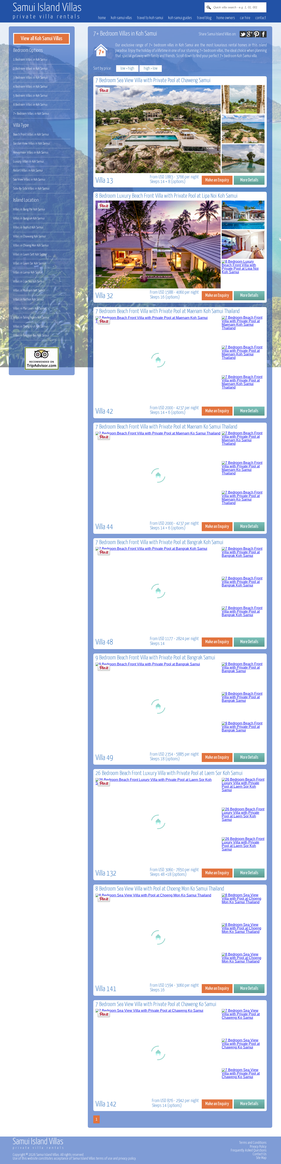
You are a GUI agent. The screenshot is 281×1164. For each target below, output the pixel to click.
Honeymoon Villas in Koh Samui (30, 152)
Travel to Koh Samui (150, 18)
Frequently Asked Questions (249, 1150)
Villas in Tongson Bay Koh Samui (31, 335)
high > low (150, 69)
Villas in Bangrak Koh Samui (29, 218)
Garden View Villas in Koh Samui (31, 143)
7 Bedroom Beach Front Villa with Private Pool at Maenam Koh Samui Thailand (167, 311)
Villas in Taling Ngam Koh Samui (31, 317)
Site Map (261, 1158)
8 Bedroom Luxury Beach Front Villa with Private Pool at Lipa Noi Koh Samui (166, 196)
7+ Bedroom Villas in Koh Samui (31, 113)
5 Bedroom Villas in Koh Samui (30, 95)
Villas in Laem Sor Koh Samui (29, 263)
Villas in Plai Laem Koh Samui (29, 308)
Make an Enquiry (217, 180)
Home (102, 18)
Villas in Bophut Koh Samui (28, 227)
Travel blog (204, 18)
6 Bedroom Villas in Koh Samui (30, 104)
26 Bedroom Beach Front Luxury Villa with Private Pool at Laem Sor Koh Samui (169, 773)
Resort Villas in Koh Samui (28, 170)
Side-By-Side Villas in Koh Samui (31, 188)
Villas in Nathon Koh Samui (28, 299)
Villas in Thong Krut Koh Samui (30, 326)
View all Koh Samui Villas (41, 38)
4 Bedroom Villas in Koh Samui (30, 86)
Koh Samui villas (121, 18)
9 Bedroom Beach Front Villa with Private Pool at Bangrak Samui (155, 658)
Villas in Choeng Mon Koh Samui (31, 245)
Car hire (245, 18)
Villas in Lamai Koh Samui (27, 272)
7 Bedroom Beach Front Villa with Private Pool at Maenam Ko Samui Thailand (166, 427)
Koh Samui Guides (180, 18)
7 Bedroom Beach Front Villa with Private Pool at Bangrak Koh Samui (159, 542)
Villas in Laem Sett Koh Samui (30, 254)
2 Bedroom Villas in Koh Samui (30, 68)
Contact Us (260, 1154)
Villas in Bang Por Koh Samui (29, 209)
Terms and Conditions (253, 1142)
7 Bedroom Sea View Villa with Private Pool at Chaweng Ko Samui (155, 1004)
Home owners (225, 18)
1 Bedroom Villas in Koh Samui (30, 59)
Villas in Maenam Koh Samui (29, 290)
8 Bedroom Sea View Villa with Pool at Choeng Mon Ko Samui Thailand (159, 889)
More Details (249, 180)
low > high (127, 69)
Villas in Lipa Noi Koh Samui (28, 281)
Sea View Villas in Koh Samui (29, 179)
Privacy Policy (258, 1146)
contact (260, 18)
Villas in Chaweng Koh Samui (29, 236)
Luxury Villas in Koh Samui (28, 161)
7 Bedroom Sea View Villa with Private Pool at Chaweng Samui (153, 80)
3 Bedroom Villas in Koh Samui (30, 77)
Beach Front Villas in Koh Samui (31, 134)
